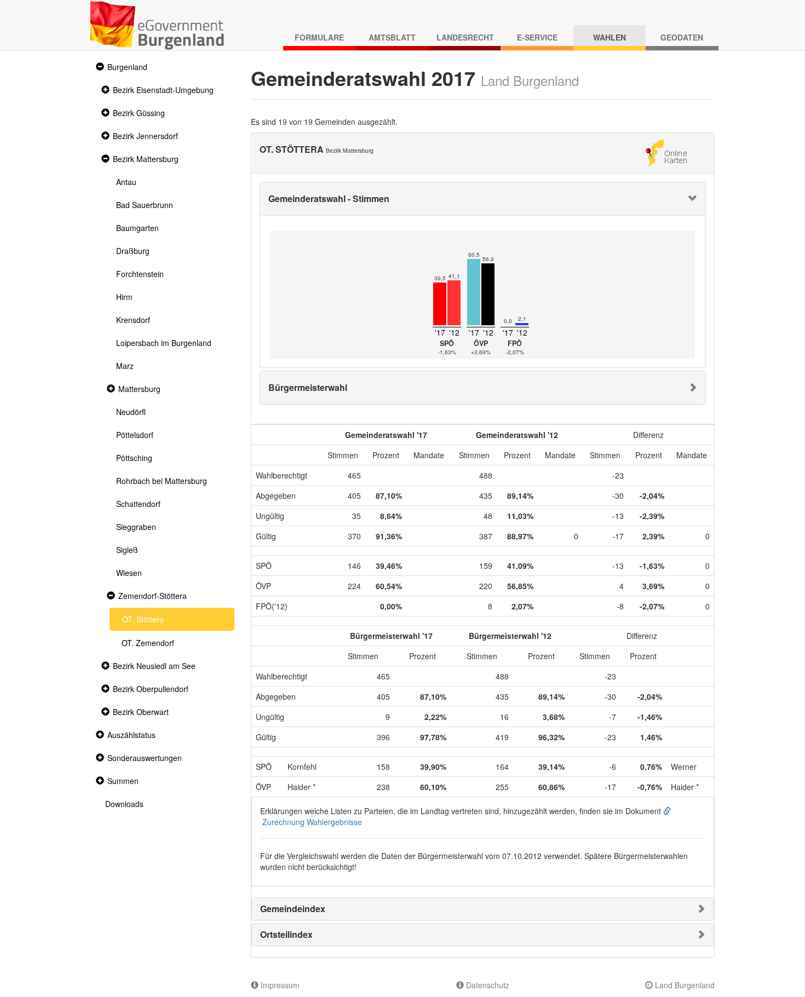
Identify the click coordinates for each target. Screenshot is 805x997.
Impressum (279, 984)
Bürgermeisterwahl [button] (307, 387)
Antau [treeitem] (126, 181)
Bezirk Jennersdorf (145, 135)
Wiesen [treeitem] (129, 572)
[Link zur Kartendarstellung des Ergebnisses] (666, 151)
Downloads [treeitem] (124, 803)
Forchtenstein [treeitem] (140, 273)
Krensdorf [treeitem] (133, 319)
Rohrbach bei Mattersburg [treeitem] (161, 480)
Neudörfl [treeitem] (131, 411)
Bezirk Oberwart (141, 711)
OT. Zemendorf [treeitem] (148, 642)
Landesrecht (465, 37)
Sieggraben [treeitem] (136, 526)
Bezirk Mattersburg (146, 158)
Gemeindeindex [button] (292, 908)
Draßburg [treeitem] (133, 250)
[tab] (483, 198)
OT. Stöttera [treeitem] (143, 619)
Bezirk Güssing (139, 112)
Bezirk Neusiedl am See (154, 665)
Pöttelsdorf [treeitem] (134, 434)
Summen (123, 780)
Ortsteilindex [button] (286, 934)
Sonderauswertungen (144, 757)
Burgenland (127, 66)
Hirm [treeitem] (124, 296)
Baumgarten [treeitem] (137, 227)
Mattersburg (139, 388)
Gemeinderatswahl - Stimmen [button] (328, 198)
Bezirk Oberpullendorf (150, 688)
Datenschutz (486, 984)
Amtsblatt (392, 37)
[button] (98, 67)
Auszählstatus (131, 734)
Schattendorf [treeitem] (138, 503)
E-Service (537, 37)
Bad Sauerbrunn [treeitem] (144, 204)
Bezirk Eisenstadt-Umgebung (163, 89)
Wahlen (609, 37)
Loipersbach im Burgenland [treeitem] (163, 342)
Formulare (319, 37)
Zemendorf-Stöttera (152, 595)
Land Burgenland (684, 984)
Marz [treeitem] (125, 365)
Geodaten (681, 37)
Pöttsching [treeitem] (134, 457)
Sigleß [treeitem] (127, 549)
